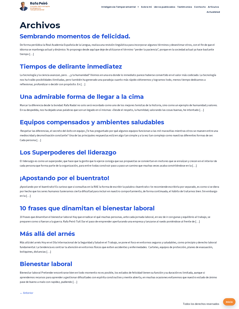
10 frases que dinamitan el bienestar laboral (87, 208)
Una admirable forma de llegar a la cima (82, 96)
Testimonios (184, 6)
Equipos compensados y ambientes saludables (92, 122)
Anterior (26, 293)
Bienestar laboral (46, 264)
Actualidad (213, 11)
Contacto (200, 6)
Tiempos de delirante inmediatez (71, 66)
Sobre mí (146, 6)
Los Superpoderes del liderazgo (68, 152)
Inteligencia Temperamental (118, 6)
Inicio (229, 302)
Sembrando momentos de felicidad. (75, 36)
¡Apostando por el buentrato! (64, 178)
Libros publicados (164, 6)
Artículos (213, 6)
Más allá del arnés (47, 233)
